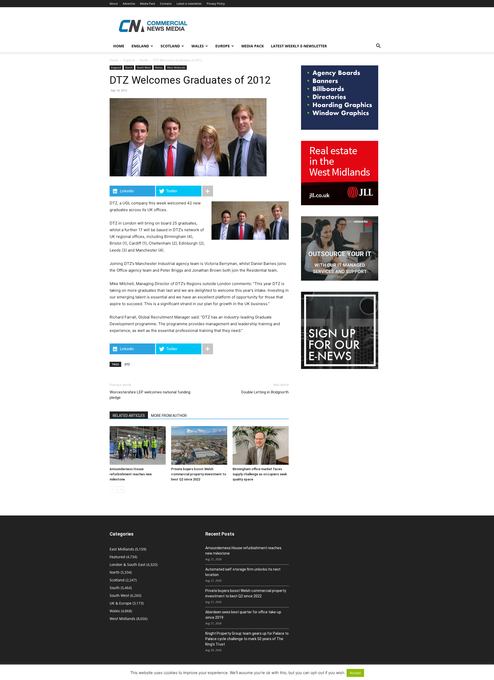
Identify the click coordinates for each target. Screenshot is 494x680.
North (144, 60)
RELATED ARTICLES (129, 416)
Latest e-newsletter (189, 3)
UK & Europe (120, 603)
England (129, 60)
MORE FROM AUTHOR (169, 416)
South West (144, 67)
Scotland (170, 46)
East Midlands (122, 549)
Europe (222, 46)
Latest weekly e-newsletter (299, 46)
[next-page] (121, 489)
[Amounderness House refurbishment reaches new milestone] (138, 445)
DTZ (127, 364)
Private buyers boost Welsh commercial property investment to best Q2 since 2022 (198, 474)
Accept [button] (355, 673)
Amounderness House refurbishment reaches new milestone (131, 474)
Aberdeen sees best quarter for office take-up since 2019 (243, 614)
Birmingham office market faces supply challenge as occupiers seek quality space (260, 474)
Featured (117, 556)
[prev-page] (113, 489)
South (115, 587)
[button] (378, 46)
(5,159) (128, 549)
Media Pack (147, 3)
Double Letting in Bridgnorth (265, 392)
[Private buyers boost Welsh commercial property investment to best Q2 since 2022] (199, 445)
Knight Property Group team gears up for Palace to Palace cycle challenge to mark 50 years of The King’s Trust (247, 638)
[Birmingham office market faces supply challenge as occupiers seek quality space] (261, 445)
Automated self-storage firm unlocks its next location (242, 572)
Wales (197, 46)
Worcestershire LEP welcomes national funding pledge (150, 395)
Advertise (129, 3)
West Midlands (176, 67)
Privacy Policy (216, 3)
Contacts (166, 3)
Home (118, 46)
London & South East (127, 564)
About (114, 3)
